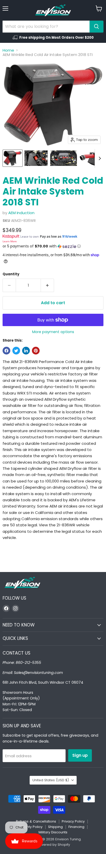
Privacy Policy (73, 821)
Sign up (80, 755)
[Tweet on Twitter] (16, 351)
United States (50, 780)
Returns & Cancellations (36, 821)
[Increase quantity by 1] (47, 285)
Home (8, 50)
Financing (76, 826)
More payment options (53, 332)
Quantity (11, 274)
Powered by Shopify (53, 844)
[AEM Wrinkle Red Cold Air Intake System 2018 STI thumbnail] (12, 158)
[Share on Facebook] (6, 351)
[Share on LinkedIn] (26, 351)
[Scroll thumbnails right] (99, 158)
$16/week (69, 236)
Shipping (55, 826)
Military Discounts (53, 832)
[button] (53, 246)
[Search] (96, 27)
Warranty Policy (29, 826)
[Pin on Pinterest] (36, 351)
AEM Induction (21, 212)
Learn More (10, 241)
